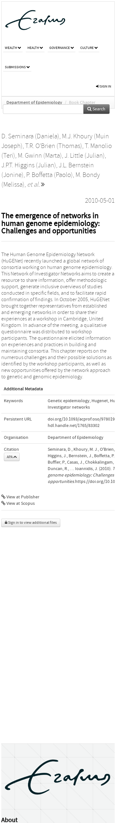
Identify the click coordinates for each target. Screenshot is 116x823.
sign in (105, 86)
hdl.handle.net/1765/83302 (74, 425)
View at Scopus (20, 503)
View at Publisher (22, 497)
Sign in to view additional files (32, 523)
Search (98, 109)
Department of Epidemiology (34, 102)
